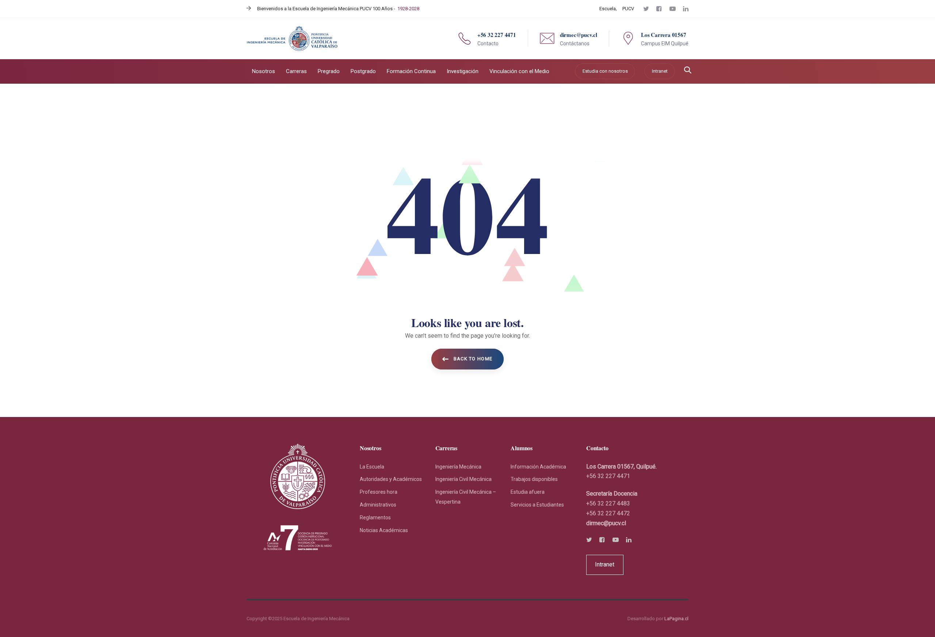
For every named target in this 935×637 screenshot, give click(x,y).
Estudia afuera (528, 492)
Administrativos (378, 505)
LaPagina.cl (676, 618)
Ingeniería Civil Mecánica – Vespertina (465, 497)
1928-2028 (408, 8)
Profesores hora (378, 492)
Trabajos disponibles (534, 479)
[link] (606, 523)
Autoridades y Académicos (391, 479)
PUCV (628, 8)
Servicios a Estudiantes (537, 505)
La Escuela (372, 467)
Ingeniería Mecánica (458, 467)
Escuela (607, 8)
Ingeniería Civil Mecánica (463, 479)
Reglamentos (375, 517)
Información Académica (538, 467)
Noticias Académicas (384, 530)
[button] (687, 71)
